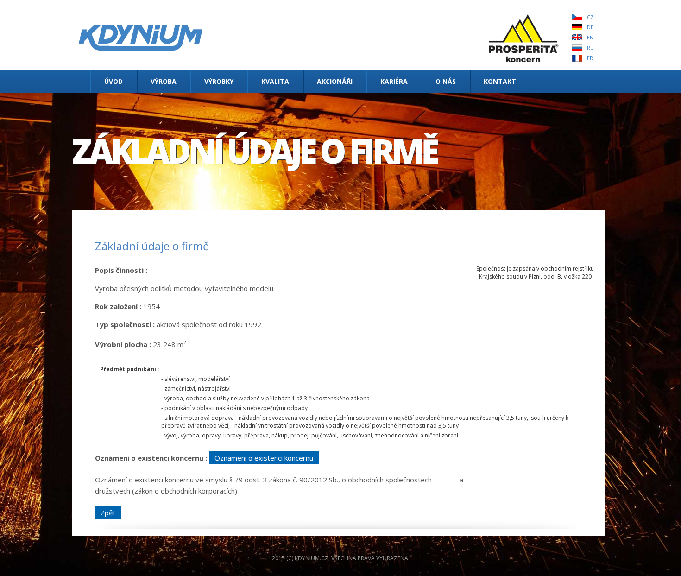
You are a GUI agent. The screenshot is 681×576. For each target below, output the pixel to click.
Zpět (108, 512)
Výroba (164, 81)
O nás (445, 81)
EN (590, 37)
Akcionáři (335, 81)
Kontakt (500, 81)
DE (590, 27)
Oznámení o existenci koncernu (263, 457)
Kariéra (394, 81)
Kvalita (275, 81)
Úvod (113, 81)
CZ (590, 16)
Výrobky (218, 81)
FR (590, 57)
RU (590, 47)
